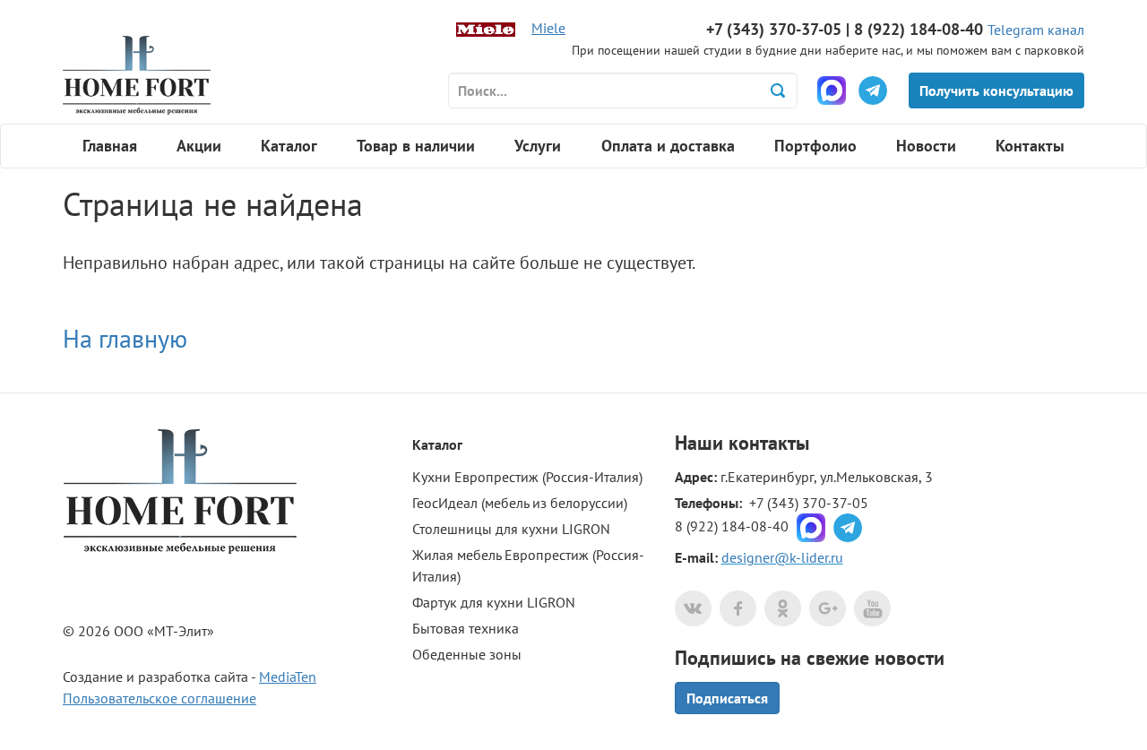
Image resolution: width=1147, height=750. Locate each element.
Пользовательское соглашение (159, 698)
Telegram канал (1035, 30)
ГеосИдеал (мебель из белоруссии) (519, 503)
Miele (548, 28)
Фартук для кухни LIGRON (493, 602)
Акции (199, 145)
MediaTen (287, 676)
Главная (109, 145)
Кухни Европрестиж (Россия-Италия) (527, 477)
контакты (769, 442)
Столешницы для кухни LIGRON (511, 529)
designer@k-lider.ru (782, 557)
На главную (125, 338)
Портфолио (815, 145)
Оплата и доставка (668, 145)
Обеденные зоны (467, 654)
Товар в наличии (416, 145)
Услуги (537, 145)
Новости (926, 145)
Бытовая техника (465, 628)
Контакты (1030, 145)
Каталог (289, 145)
